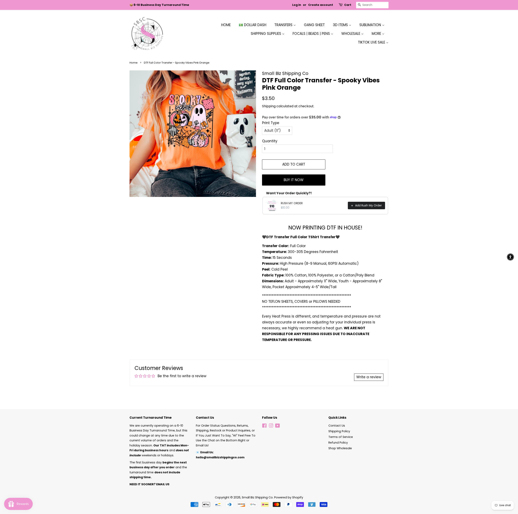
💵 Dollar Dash (252, 24)
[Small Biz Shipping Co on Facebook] (264, 426)
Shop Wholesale (340, 448)
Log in (296, 5)
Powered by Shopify (288, 497)
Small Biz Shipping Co (257, 497)
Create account (320, 5)
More (377, 33)
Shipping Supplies (266, 33)
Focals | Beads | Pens (312, 33)
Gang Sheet (314, 24)
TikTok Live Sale (372, 42)
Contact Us (336, 426)
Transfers (283, 24)
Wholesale (351, 33)
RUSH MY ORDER (292, 203)
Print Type (270, 122)
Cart (347, 5)
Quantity (269, 141)
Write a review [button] (368, 377)
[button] (510, 257)
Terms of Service (340, 437)
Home (226, 24)
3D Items (341, 24)
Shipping (269, 106)
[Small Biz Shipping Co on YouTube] (277, 426)
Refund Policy (338, 443)
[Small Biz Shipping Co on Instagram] (271, 426)
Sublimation (370, 24)
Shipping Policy (339, 431)
